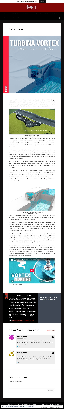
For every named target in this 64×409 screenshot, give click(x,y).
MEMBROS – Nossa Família (12, 18)
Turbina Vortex (17, 29)
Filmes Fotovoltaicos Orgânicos (49, 297)
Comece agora (43, 1)
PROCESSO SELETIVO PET (11, 13)
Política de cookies (31, 406)
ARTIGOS (54, 13)
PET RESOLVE (44, 13)
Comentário (50, 390)
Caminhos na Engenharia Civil (48, 299)
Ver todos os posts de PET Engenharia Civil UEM (23, 320)
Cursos (34, 13)
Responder (53, 337)
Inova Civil (24, 13)
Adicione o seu (51, 330)
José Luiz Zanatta (22, 352)
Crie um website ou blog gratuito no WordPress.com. (18, 404)
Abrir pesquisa (59, 18)
